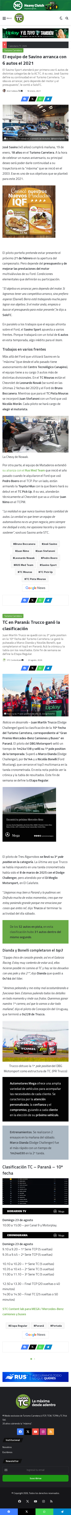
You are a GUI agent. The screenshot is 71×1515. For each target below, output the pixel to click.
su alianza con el (23, 470)
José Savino (50, 544)
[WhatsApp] (39, 99)
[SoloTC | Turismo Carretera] (27, 18)
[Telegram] (47, 99)
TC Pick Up (46, 572)
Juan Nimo (23, 551)
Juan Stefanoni (46, 551)
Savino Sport (49, 565)
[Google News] (35, 588)
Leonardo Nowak (25, 558)
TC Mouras (25, 572)
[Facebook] (24, 99)
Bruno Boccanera (25, 544)
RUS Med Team (24, 565)
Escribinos (7, 1452)
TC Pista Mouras (36, 579)
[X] (31, 99)
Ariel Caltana (12, 90)
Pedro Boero (50, 558)
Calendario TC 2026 (17, 44)
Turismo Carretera (13, 50)
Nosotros (7, 1447)
